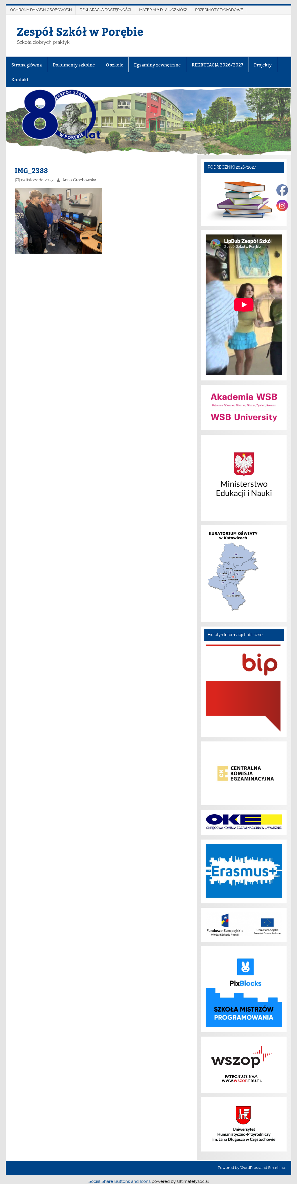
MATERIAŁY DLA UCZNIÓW (163, 10)
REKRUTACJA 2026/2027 (217, 65)
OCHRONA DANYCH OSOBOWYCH (41, 10)
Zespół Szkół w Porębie (80, 31)
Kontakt (19, 79)
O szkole (114, 65)
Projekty (263, 65)
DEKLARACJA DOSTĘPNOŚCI (105, 10)
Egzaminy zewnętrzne (157, 65)
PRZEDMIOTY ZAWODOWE (219, 10)
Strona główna (26, 65)
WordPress (250, 1167)
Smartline (276, 1167)
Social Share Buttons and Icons (119, 1181)
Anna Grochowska (79, 180)
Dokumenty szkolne (73, 65)
